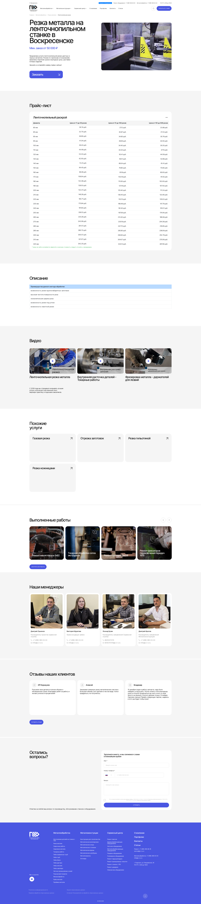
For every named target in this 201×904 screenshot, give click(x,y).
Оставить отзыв (36, 722)
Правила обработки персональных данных (41, 893)
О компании (93, 8)
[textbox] (106, 775)
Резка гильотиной (139, 438)
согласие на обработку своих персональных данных (122, 799)
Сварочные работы (59, 846)
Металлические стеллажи (88, 847)
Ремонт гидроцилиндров (114, 859)
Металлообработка (46, 8)
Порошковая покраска (60, 874)
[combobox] (109, 775)
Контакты (113, 8)
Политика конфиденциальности (38, 890)
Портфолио (103, 8)
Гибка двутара (57, 863)
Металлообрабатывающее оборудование (115, 849)
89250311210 (109, 640)
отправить (136, 805)
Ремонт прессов (112, 839)
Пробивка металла (59, 882)
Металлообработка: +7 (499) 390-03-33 (147, 3)
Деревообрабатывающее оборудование (114, 842)
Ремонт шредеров (112, 867)
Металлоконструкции (63, 8)
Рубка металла (57, 879)
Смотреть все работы (38, 566)
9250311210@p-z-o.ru (112, 643)
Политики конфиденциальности (155, 799)
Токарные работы (58, 852)
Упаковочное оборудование (115, 870)
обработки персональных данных (143, 800)
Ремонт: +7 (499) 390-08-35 (142, 849)
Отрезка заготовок (92, 438)
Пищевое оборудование (114, 853)
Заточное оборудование (114, 846)
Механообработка (58, 876)
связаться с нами (164, 8)
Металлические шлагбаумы (88, 853)
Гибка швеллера (58, 868)
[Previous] (163, 520)
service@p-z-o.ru (139, 851)
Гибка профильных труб (60, 854)
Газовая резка (41, 438)
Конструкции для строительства (90, 839)
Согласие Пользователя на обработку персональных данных (85, 893)
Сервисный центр (79, 8)
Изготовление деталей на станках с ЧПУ (64, 840)
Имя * (105, 761)
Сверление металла (59, 849)
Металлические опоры (87, 845)
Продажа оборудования (105, 3)
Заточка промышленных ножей (62, 871)
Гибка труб (56, 857)
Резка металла (57, 843)
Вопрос (106, 780)
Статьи (120, 8)
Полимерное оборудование (115, 856)
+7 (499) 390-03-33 (40, 640)
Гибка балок (57, 860)
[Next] (169, 520)
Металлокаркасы (85, 856)
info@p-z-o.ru (38, 643)
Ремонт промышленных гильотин (117, 861)
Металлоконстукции (89, 833)
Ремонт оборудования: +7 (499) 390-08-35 (124, 3)
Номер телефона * (109, 770)
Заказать (37, 74)
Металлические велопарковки (89, 842)
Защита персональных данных (76, 890)
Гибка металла (57, 865)
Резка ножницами (44, 468)
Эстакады (83, 858)
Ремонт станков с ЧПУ (114, 864)
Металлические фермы (87, 850)
